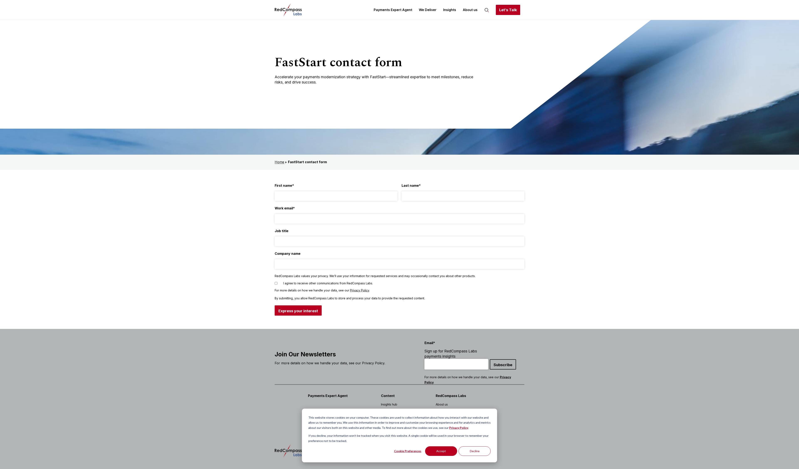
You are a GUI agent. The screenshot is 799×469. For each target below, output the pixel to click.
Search (486, 9)
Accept (441, 451)
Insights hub (389, 404)
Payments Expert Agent (393, 10)
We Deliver (428, 10)
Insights (449, 10)
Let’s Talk (508, 10)
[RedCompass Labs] (288, 10)
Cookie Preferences (407, 451)
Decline (475, 451)
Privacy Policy (458, 427)
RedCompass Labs (451, 396)
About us (470, 10)
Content (388, 396)
